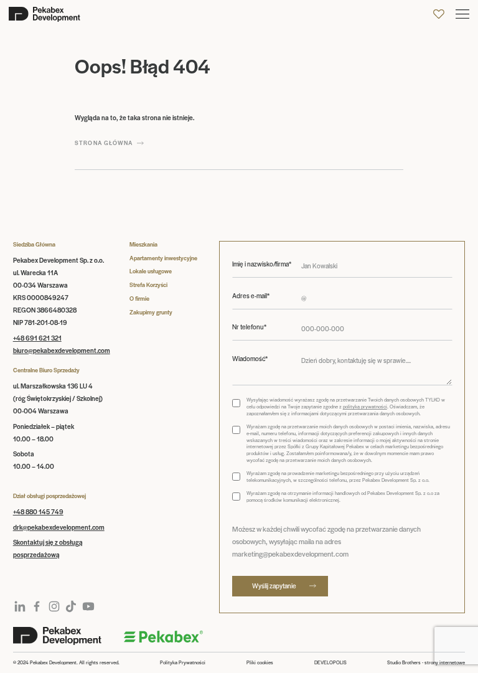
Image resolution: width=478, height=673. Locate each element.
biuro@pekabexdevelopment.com (61, 350)
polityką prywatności (365, 406)
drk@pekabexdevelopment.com (59, 527)
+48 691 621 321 (37, 337)
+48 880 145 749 (38, 511)
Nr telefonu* (249, 326)
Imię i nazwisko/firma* (261, 264)
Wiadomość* (250, 358)
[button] (462, 14)
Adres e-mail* (250, 295)
